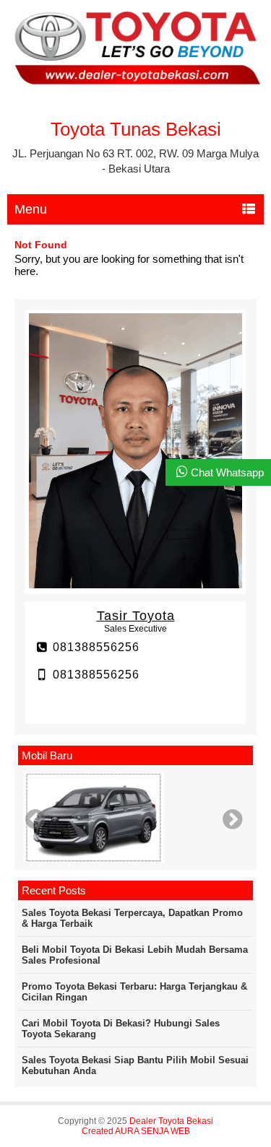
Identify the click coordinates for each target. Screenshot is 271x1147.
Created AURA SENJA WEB (136, 1131)
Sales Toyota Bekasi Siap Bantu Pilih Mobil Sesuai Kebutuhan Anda (135, 1065)
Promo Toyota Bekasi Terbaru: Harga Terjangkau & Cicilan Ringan (134, 992)
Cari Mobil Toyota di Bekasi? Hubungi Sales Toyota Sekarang (121, 1028)
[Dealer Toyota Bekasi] (135, 82)
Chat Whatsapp (227, 472)
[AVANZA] (135, 818)
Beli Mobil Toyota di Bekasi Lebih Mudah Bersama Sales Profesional (135, 955)
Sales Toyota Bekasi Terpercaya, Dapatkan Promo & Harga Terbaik (132, 918)
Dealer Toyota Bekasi (171, 1121)
